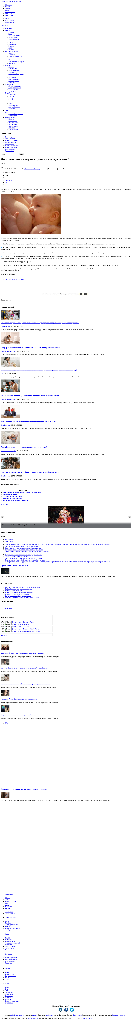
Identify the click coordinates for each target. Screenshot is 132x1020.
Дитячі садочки (10, 137)
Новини (11, 119)
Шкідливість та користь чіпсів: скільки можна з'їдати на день (25, 560)
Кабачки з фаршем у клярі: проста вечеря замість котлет (23, 546)
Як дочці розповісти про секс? (13, 496)
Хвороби (8, 93)
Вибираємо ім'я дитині (16, 74)
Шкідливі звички (14, 107)
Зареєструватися (10, 20)
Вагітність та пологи (11, 51)
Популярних (9, 539)
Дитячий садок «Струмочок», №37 (23, 631)
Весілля (11, 46)
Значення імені (13, 126)
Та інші (7, 983)
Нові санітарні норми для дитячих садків (18, 589)
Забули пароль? (10, 22)
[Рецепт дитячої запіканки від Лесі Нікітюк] (5, 711)
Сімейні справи (6, 326)
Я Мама (11, 32)
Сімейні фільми (14, 39)
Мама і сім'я (8, 30)
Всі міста (4, 635)
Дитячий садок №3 (18, 626)
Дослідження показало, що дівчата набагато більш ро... (24, 789)
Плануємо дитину (14, 35)
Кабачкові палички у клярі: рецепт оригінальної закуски (23, 558)
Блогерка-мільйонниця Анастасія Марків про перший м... (25, 684)
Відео (6, 112)
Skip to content (16, 1)
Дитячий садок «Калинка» (20, 622)
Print (6, 182)
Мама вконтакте (10, 12)
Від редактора (13, 129)
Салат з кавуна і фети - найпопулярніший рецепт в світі (23, 548)
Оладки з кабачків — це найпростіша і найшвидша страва (24, 550)
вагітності (49, 1015)
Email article (8, 180)
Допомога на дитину (11, 140)
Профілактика (13, 105)
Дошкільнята (13, 68)
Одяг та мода (13, 124)
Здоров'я (11, 49)
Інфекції (11, 98)
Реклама (7, 8)
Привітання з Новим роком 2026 (14, 565)
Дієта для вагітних (15, 88)
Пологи (11, 60)
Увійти (7, 18)
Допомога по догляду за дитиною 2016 (17, 594)
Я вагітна (12, 55)
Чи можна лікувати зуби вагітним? (15, 501)
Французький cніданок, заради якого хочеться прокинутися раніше (27, 551)
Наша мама (4, 25)
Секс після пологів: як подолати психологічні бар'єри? (24, 447)
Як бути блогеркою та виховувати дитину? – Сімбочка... (24, 668)
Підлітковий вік (14, 70)
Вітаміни (11, 100)
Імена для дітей (10, 138)
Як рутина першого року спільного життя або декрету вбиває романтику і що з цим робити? (40, 323)
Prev (6, 722)
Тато (10, 34)
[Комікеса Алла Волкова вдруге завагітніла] (5, 695)
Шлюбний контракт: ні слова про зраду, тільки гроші (22, 597)
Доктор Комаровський (16, 114)
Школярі (11, 72)
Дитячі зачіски (9, 151)
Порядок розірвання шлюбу (14, 590)
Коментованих (9, 541)
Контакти (8, 10)
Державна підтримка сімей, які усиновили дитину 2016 (23, 587)
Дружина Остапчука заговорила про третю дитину (22, 653)
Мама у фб (8, 13)
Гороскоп (12, 128)
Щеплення (12, 95)
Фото (6, 110)
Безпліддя (12, 63)
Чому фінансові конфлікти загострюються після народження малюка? (30, 348)
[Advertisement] (15, 757)
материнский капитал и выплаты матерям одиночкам (22, 492)
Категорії (4, 504)
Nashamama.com (33, 1018)
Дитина (7, 65)
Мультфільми (13, 115)
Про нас (7, 6)
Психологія (12, 44)
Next (6, 723)
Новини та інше (10, 117)
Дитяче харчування (15, 86)
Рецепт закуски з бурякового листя (16, 556)
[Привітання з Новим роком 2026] (5, 573)
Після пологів (77, 1015)
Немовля (11, 67)
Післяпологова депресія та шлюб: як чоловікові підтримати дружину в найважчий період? (39, 370)
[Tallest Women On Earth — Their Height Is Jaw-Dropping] (66, 515)
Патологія (12, 108)
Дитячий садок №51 (18, 624)
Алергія (11, 96)
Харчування (9, 84)
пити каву (8, 279)
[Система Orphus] (66, 295)
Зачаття (11, 53)
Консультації (13, 121)
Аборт (11, 42)
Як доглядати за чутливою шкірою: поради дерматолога (23, 555)
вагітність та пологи (17, 1015)
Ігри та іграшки (14, 81)
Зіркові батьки (13, 122)
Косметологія (13, 37)
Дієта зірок (12, 91)
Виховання (12, 77)
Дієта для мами (13, 89)
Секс (10, 48)
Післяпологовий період (16, 61)
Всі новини (8, 5)
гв (4, 279)
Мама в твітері (9, 15)
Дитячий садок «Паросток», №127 (23, 629)
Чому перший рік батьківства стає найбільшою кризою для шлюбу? (29, 421)
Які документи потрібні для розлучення (18, 596)
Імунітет (11, 103)
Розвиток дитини (14, 79)
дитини (34, 1015)
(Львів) (31, 622)
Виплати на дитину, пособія (12, 498)
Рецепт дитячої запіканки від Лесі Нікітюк (18, 715)
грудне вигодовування (17, 279)
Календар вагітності (15, 56)
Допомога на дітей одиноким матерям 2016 (19, 592)
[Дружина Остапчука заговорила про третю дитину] (5, 649)
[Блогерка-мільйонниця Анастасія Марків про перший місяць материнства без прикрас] (5, 680)
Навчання (12, 82)
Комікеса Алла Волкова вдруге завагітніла (19, 699)
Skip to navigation (6, 1)
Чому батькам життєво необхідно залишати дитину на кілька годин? (30, 472)
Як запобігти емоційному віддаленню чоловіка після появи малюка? (30, 396)
